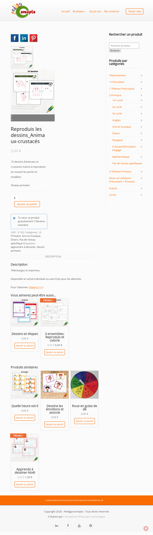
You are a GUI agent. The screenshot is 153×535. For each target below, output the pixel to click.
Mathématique (121, 156)
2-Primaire (115, 95)
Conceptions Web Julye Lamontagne (84, 516)
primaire (16, 250)
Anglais (116, 120)
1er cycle (117, 100)
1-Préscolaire (116, 82)
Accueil (66, 11)
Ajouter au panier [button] (25, 345)
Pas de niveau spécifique (126, 163)
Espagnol (117, 140)
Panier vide (134, 11)
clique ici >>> (36, 287)
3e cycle (117, 113)
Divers (14, 239)
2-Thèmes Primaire (120, 171)
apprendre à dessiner (23, 247)
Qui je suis (95, 11)
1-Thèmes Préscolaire (121, 88)
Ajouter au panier (27, 204)
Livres (112, 195)
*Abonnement (117, 75)
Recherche (115, 51)
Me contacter (112, 11)
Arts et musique (31, 236)
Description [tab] (53, 256)
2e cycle (117, 107)
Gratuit (113, 188)
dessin (40, 247)
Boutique (78, 11)
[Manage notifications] (146, 528)
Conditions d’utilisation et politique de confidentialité (74, 500)
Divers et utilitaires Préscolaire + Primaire (122, 179)
